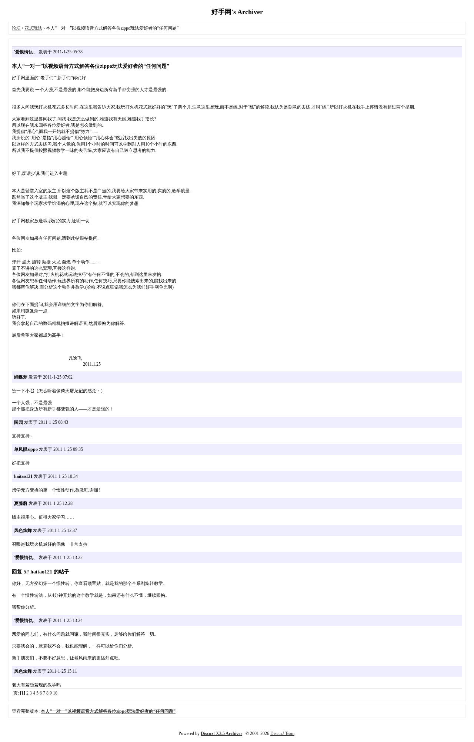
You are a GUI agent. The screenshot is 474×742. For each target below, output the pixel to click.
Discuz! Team (282, 733)
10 (55, 693)
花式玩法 (33, 28)
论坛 (16, 28)
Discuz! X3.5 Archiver (221, 733)
